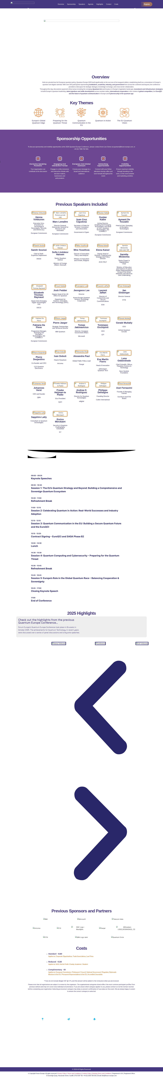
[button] (100, 708)
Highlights (99, 4)
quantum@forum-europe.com (123, 147)
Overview (61, 4)
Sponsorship (71, 4)
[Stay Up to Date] (94, 1019)
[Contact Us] (68, 1019)
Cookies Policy (86, 1073)
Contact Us (68, 1022)
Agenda (90, 4)
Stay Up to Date (94, 1022)
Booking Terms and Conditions (101, 1073)
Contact (108, 4)
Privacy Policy (61, 1073)
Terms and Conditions (74, 1073)
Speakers (82, 4)
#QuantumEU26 (81, 62)
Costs (116, 4)
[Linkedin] (113, 1021)
